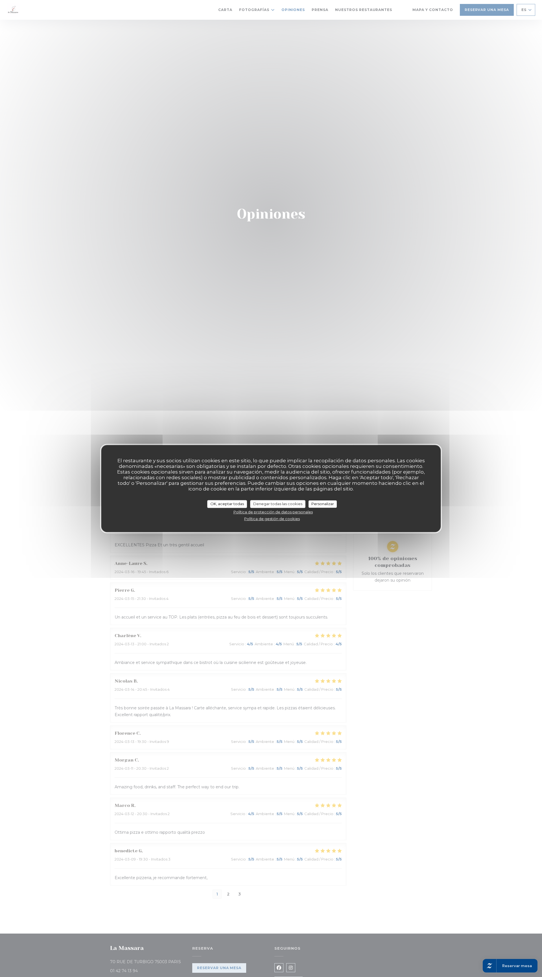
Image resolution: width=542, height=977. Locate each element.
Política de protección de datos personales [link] (273, 512)
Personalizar (322, 503)
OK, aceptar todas (227, 503)
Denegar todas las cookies (277, 503)
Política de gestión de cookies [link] (272, 518)
